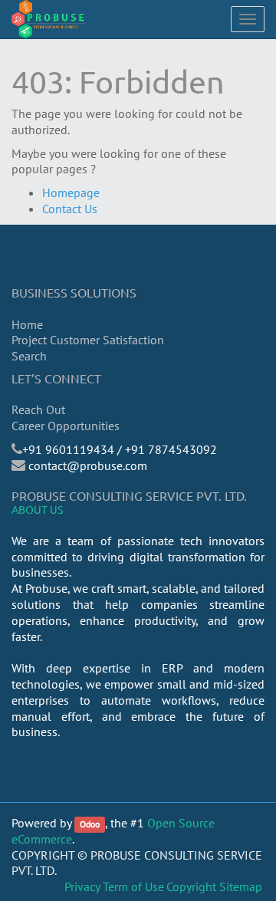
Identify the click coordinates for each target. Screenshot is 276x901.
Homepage (71, 192)
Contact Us (69, 208)
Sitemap (240, 886)
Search (29, 355)
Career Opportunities (66, 425)
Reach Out (38, 409)
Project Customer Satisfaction (88, 339)
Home (27, 324)
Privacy (82, 886)
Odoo (90, 824)
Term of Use (133, 886)
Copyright (191, 886)
